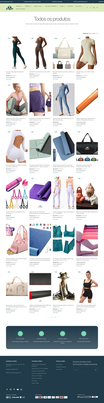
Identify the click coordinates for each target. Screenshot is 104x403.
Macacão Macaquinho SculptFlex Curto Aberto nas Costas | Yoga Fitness (16, 166)
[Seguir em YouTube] (18, 389)
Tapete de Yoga (37, 6)
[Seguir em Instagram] (11, 389)
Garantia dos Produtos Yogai (38, 371)
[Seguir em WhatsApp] (21, 389)
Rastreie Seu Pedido (20, 8)
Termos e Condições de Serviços (39, 373)
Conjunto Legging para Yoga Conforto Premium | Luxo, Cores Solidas (63, 212)
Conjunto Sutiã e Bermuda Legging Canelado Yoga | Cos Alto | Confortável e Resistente (86, 306)
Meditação (27, 6)
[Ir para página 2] (55, 317)
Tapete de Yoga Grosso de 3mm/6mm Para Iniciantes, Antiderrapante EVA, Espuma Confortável (85, 119)
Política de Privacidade (37, 375)
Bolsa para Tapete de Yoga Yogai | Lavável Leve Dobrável (63, 72)
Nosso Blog (70, 6)
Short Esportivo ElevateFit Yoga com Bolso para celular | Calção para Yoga (39, 119)
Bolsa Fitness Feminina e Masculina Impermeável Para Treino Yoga (84, 166)
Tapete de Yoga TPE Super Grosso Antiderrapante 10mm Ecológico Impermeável (39, 212)
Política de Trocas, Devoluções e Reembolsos (39, 365)
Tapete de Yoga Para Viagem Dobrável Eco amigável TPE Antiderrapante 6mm (15, 119)
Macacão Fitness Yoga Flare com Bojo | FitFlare (40, 71)
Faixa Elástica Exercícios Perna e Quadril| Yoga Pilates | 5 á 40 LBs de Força (86, 259)
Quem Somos (79, 6)
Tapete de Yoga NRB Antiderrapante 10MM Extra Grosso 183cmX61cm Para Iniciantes (40, 306)
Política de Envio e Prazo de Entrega (40, 368)
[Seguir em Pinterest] (14, 389)
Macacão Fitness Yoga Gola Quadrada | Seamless (15, 72)
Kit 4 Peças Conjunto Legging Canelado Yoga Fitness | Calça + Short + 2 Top (63, 259)
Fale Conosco (59, 364)
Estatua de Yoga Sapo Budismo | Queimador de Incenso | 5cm (63, 306)
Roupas (61, 6)
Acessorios (18, 6)
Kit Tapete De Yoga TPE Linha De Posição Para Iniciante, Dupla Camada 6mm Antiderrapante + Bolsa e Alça (40, 259)
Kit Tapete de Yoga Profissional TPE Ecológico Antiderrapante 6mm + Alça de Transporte (39, 166)
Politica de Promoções (37, 378)
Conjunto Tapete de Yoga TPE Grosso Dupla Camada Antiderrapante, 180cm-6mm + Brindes (63, 166)
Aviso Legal (34, 380)
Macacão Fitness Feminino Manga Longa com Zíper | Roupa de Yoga (63, 119)
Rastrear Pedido (35, 383)
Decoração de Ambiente (50, 6)
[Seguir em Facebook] (7, 389)
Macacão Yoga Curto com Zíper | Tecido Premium (85, 72)
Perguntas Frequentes (61, 366)
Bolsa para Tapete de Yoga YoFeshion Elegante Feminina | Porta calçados (16, 259)
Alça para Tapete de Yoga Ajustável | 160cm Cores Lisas (16, 212)
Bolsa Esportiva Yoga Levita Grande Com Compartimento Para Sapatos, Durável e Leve (16, 306)
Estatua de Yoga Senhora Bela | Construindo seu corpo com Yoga (87, 212)
